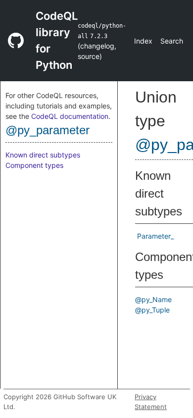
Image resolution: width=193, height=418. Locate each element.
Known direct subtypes (42, 155)
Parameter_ (155, 236)
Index (143, 41)
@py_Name (153, 299)
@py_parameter (47, 130)
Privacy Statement (151, 402)
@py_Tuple (152, 310)
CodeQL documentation (69, 116)
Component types (34, 165)
